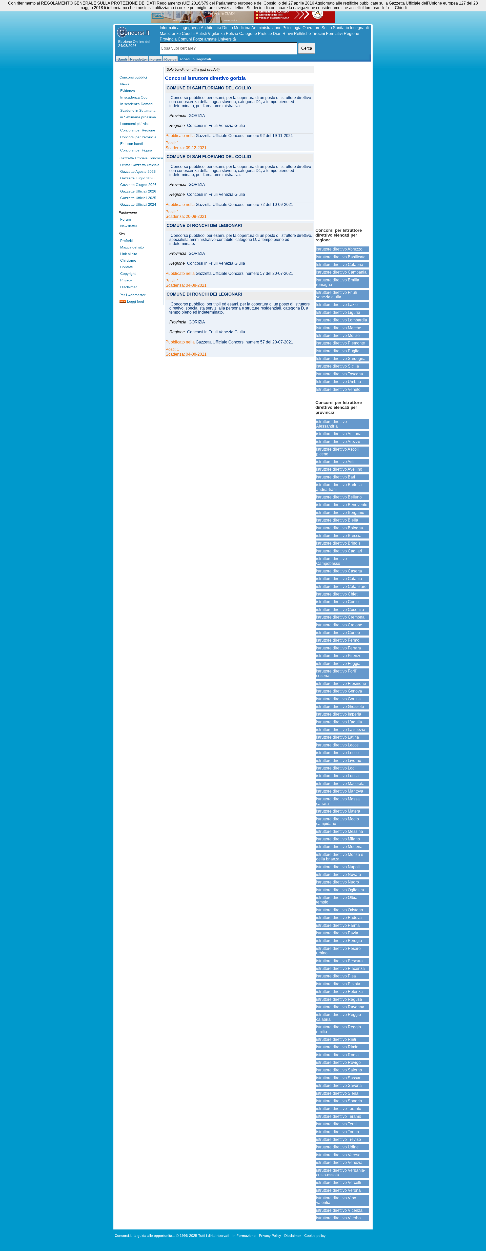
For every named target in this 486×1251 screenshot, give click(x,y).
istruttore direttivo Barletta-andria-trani (339, 487)
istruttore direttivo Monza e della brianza (339, 856)
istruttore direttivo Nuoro (337, 882)
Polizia (232, 33)
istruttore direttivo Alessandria (331, 423)
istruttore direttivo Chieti (337, 594)
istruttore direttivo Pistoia (338, 984)
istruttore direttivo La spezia (340, 729)
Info (385, 8)
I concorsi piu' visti (134, 124)
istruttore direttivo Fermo (337, 640)
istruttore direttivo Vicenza (339, 1210)
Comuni (185, 39)
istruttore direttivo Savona (339, 1085)
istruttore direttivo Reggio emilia (338, 1029)
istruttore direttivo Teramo (338, 1116)
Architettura (211, 28)
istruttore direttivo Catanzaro (341, 586)
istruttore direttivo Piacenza (340, 968)
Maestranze (170, 33)
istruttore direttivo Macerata (340, 783)
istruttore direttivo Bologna (339, 528)
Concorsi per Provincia (138, 137)
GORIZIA (197, 116)
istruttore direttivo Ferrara (338, 648)
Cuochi (188, 33)
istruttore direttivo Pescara (339, 961)
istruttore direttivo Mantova (339, 791)
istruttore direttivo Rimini (337, 1047)
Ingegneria (190, 28)
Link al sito (128, 254)
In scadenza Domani (136, 104)
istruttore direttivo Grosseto (340, 706)
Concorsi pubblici (133, 77)
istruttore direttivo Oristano (339, 910)
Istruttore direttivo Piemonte (340, 343)
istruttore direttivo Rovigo (338, 1062)
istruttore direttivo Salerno (339, 1070)
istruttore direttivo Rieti (336, 1039)
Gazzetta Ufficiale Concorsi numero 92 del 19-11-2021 (244, 136)
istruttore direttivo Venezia (339, 1162)
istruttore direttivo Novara (338, 874)
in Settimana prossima (138, 117)
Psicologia (291, 28)
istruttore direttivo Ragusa (339, 999)
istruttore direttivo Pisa (336, 976)
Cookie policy (315, 1236)
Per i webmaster (132, 295)
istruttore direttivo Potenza (339, 991)
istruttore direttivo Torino (337, 1132)
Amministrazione (266, 28)
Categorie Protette (255, 33)
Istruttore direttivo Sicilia (337, 366)
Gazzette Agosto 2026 (138, 171)
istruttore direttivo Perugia (339, 940)
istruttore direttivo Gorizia (338, 699)
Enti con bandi (131, 144)
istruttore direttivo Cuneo (338, 632)
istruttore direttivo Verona (338, 1190)
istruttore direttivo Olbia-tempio (337, 899)
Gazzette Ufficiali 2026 (138, 191)
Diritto (227, 28)
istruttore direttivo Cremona (340, 617)
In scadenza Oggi (134, 97)
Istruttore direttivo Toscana (339, 374)
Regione (351, 33)
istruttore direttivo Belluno (339, 497)
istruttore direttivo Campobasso (331, 560)
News (124, 84)
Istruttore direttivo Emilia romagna (337, 282)
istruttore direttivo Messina (339, 831)
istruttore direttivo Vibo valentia (336, 1200)
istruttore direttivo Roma (337, 1055)
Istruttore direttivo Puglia (337, 351)
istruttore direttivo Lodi (336, 768)
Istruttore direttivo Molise (338, 335)
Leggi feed (135, 301)
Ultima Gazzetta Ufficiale (139, 165)
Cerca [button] (306, 48)
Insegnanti (359, 28)
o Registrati (202, 59)
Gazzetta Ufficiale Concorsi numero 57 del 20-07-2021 (244, 274)
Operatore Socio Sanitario (325, 28)
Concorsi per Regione (137, 130)
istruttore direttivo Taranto (338, 1108)
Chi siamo (128, 260)
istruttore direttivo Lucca (337, 776)
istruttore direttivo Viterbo (338, 1218)
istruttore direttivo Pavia (337, 933)
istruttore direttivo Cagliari (339, 551)
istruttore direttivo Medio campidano (337, 821)
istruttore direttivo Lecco (337, 752)
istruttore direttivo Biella (337, 520)
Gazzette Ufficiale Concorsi (141, 158)
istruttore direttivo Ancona (338, 434)
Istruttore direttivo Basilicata (341, 257)
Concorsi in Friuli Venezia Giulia (216, 126)
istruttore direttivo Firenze (338, 655)
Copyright (128, 274)
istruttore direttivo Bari (335, 477)
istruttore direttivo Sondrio (339, 1101)
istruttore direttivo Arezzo (338, 441)
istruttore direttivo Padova (339, 917)
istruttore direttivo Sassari (338, 1078)
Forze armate (205, 39)
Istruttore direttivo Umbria (338, 381)
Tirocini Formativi (327, 33)
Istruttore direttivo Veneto (338, 389)
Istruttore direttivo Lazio (337, 304)
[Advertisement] (342, 144)
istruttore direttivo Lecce (337, 745)
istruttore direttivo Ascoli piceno (337, 451)
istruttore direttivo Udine (337, 1147)
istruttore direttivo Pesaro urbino (338, 950)
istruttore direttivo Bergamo (340, 512)
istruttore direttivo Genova (339, 691)
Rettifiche (302, 33)
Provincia (168, 39)
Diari (277, 33)
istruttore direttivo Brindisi (338, 543)
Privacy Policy (270, 1236)
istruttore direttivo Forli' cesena (336, 673)
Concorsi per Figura (136, 150)
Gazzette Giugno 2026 (138, 185)
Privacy (126, 280)
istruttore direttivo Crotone (339, 625)
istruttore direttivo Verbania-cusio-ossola (340, 1172)
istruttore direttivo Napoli (338, 867)
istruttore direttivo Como (337, 602)
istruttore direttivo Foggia (338, 663)
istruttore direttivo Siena (337, 1093)
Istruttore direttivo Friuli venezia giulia (336, 294)
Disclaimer (128, 287)
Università (227, 39)
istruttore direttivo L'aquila (339, 722)
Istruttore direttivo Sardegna (341, 358)
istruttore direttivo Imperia (338, 714)
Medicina (242, 28)
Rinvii (287, 33)
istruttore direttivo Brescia (338, 535)
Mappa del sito (132, 247)
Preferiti (126, 241)
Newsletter (128, 226)
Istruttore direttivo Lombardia (341, 320)
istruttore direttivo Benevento (341, 505)
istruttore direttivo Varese (338, 1155)
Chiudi (401, 8)
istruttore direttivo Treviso (338, 1139)
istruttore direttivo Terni (336, 1124)
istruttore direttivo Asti (335, 461)
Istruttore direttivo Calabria (339, 264)
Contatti (126, 267)
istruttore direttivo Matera (338, 811)
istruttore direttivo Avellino (339, 469)
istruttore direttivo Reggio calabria (338, 1016)
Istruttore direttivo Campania (341, 272)
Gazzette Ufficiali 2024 (138, 204)
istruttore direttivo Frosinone (341, 683)
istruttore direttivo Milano (338, 839)
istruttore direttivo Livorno (338, 760)
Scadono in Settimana (137, 110)
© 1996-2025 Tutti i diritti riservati (202, 1236)
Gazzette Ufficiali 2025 (138, 198)
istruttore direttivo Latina (337, 737)
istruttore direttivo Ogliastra (340, 890)
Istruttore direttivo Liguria (338, 312)
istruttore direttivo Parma (338, 925)
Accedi (184, 59)
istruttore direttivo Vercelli (338, 1182)
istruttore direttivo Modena (339, 846)
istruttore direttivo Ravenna (340, 1007)
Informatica (169, 28)
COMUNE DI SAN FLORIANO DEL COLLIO (209, 88)
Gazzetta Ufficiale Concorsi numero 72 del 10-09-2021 (244, 205)
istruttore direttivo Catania (339, 578)
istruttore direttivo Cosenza (340, 609)
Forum (125, 219)
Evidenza (127, 91)
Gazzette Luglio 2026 (137, 178)
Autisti (201, 33)
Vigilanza (216, 33)
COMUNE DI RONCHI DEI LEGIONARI (204, 226)
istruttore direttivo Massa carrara (338, 801)
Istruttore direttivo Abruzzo (339, 249)
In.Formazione (244, 1236)
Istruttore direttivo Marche (338, 328)
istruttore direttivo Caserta (339, 571)
